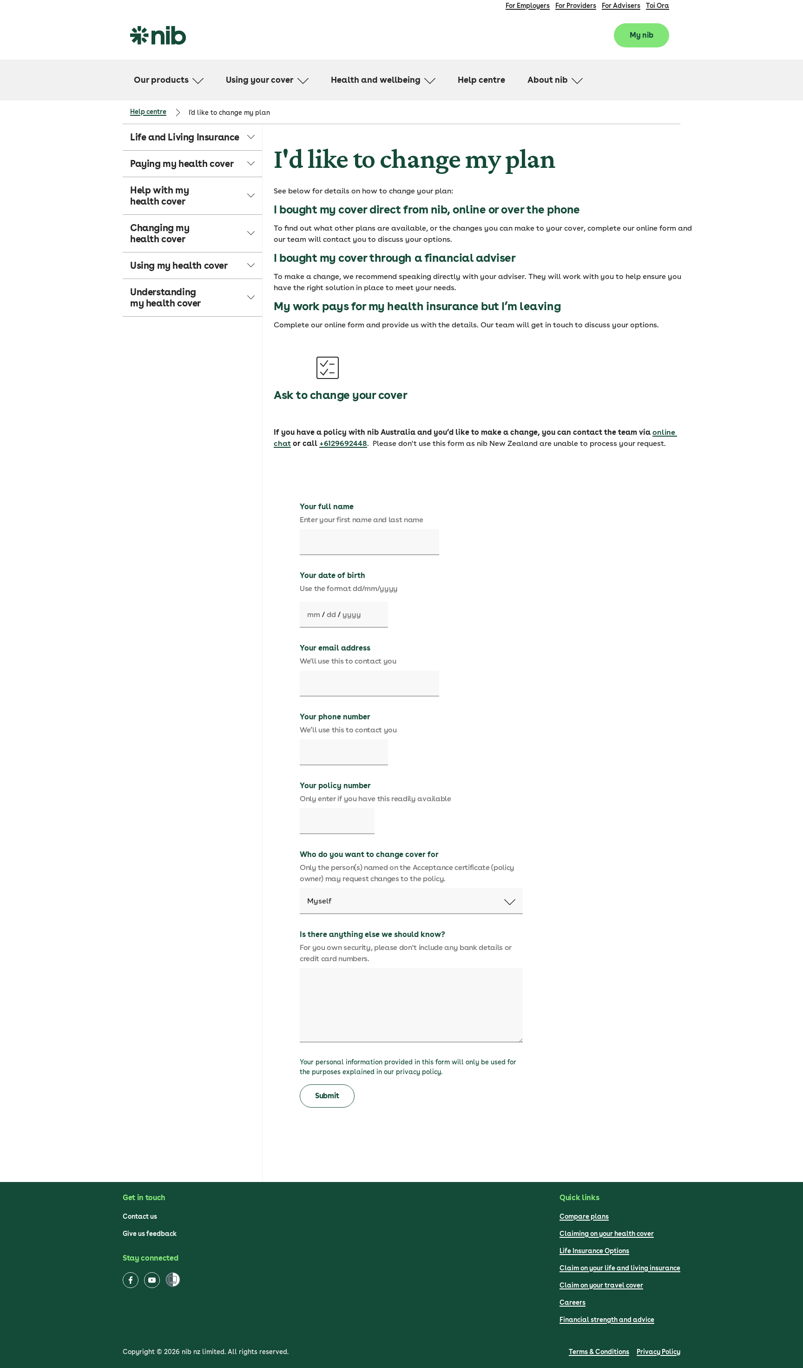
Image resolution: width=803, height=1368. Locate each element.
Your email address (335, 648)
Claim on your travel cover (601, 1285)
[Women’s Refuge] (172, 1280)
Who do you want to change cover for (369, 854)
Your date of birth (332, 575)
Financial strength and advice (606, 1319)
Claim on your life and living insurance (619, 1268)
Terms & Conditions (599, 1351)
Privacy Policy (658, 1351)
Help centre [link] (148, 111)
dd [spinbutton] (331, 614)
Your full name (327, 506)
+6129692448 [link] (343, 443)
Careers (572, 1302)
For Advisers (621, 5)
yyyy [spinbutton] (351, 614)
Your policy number (335, 785)
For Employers (528, 5)
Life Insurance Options (594, 1251)
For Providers (575, 5)
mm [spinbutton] (313, 614)
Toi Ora (657, 5)
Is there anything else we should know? (372, 934)
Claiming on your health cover (606, 1233)
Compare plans (584, 1216)
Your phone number (335, 716)
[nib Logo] (158, 35)
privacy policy (418, 1072)
